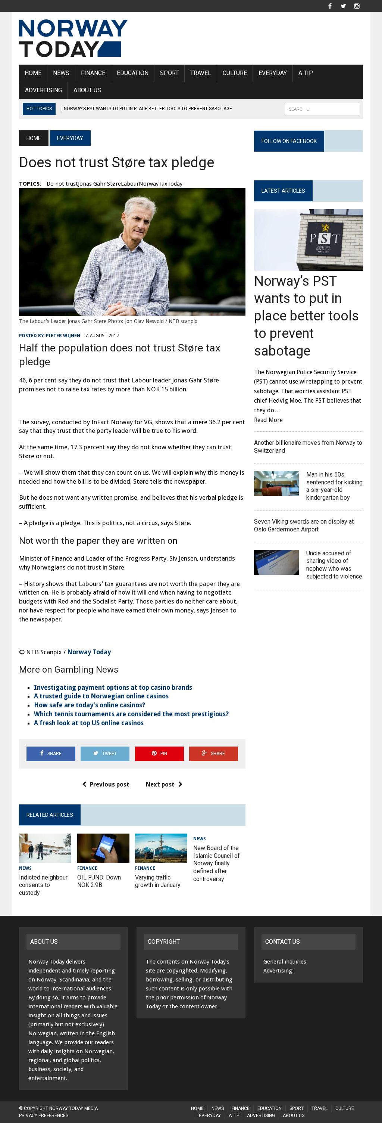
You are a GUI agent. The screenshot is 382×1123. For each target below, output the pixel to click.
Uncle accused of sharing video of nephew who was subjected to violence (334, 565)
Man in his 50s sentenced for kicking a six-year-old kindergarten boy (334, 486)
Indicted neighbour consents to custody (43, 885)
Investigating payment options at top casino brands (113, 687)
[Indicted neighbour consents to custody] (45, 858)
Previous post (109, 784)
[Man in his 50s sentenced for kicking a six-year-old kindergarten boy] (276, 491)
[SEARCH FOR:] (322, 108)
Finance (93, 73)
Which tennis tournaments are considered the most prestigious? (131, 714)
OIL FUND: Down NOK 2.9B (99, 881)
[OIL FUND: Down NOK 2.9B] (103, 858)
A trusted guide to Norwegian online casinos (101, 696)
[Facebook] (330, 5)
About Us (87, 90)
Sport (169, 73)
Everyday (273, 73)
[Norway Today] (73, 38)
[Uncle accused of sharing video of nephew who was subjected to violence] (276, 569)
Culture (235, 73)
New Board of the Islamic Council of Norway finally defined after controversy (216, 863)
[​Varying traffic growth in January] (161, 858)
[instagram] (357, 5)
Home (33, 73)
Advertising (43, 90)
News (61, 73)
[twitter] (344, 5)
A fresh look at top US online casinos (89, 723)
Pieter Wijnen (63, 335)
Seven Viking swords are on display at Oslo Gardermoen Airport (304, 525)
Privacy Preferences (43, 1115)
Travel (200, 73)
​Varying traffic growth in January (158, 881)
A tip (305, 73)
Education (132, 73)
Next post (160, 784)
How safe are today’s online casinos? (89, 705)
